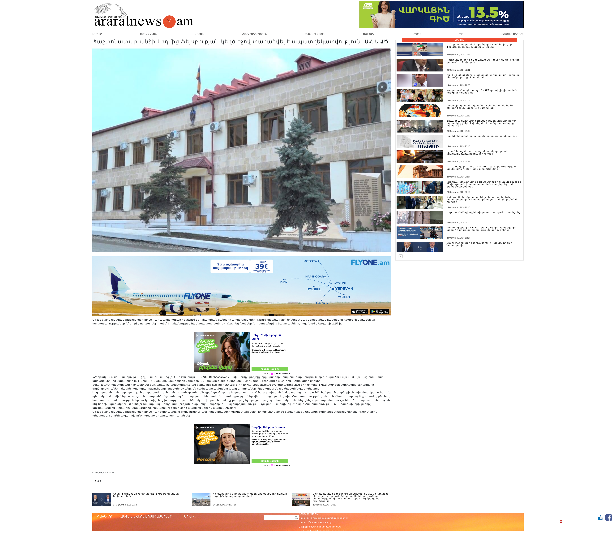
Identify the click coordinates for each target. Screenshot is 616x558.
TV (461, 34)
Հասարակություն (254, 34)
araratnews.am (335, 509)
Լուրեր (97, 34)
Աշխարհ (369, 34)
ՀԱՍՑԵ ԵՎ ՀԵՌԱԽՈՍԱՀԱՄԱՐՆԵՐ (145, 516)
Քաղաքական (148, 34)
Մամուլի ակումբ (512, 34)
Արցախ (199, 34)
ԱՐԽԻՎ (190, 516)
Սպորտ (417, 34)
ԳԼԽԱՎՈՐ (105, 516)
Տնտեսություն (315, 34)
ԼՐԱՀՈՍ (459, 40)
